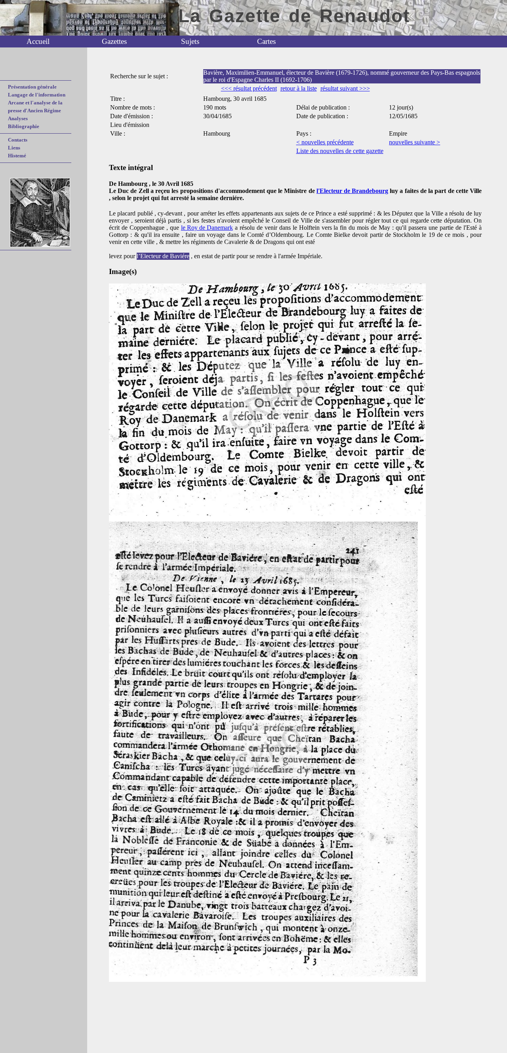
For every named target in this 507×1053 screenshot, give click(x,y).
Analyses (18, 118)
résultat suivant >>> (345, 88)
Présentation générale (32, 87)
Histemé (17, 156)
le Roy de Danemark (207, 227)
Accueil (38, 41)
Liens (14, 148)
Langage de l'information (36, 95)
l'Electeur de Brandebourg (352, 190)
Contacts (17, 140)
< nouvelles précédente (325, 142)
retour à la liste (298, 88)
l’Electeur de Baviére (163, 256)
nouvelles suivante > (414, 142)
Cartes (266, 41)
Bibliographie (23, 126)
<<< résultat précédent (249, 88)
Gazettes (114, 41)
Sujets (190, 41)
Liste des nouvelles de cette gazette (339, 150)
